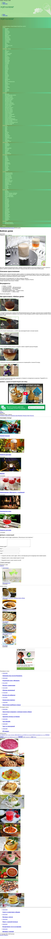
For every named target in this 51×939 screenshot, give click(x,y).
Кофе (6, 128)
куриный (30, 734)
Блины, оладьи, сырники (10, 194)
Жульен (7, 69)
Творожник (7, 216)
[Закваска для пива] (12, 452)
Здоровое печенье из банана (9, 610)
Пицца (6, 207)
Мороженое (7, 163)
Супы (3, 27)
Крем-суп (7, 33)
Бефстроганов (8, 53)
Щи (5, 47)
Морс (6, 131)
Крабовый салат (9, 99)
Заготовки (5, 142)
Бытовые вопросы (9, 223)
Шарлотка (7, 212)
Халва (6, 170)
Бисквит (7, 203)
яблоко (35, 736)
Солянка (7, 41)
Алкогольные (8, 141)
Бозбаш (7, 28)
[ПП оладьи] (9, 644)
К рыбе (6, 187)
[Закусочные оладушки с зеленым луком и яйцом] (9, 597)
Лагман (6, 34)
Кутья (6, 161)
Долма (6, 65)
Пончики (7, 215)
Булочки (7, 202)
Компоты (7, 134)
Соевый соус (8, 175)
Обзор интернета (9, 222)
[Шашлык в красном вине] (9, 892)
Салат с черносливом (10, 116)
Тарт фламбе (5, 621)
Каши (6, 72)
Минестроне (8, 35)
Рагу (6, 91)
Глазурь (7, 217)
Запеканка (7, 214)
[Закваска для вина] (10, 527)
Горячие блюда (6, 48)
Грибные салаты (9, 97)
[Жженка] (10, 471)
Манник (6, 213)
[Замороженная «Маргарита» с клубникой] (10, 490)
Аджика (6, 150)
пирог (2, 737)
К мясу (6, 185)
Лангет (6, 77)
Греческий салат (9, 96)
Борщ (6, 29)
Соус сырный (8, 176)
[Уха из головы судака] (10, 850)
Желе (6, 157)
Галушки (7, 62)
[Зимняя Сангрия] (10, 433)
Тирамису (7, 169)
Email (1, 551)
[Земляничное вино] (10, 508)
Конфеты (7, 160)
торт (32, 736)
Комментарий (3, 546)
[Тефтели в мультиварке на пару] (10, 780)
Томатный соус (8, 178)
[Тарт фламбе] (9, 620)
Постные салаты (9, 109)
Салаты (4, 92)
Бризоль (7, 59)
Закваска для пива (5, 454)
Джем (6, 151)
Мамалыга (7, 79)
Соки (6, 139)
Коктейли (7, 140)
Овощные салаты (9, 107)
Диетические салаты (9, 104)
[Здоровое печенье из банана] (9, 608)
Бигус (6, 55)
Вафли (6, 190)
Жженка (2, 473)
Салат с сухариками (9, 114)
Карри (6, 71)
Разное (4, 221)
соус (24, 736)
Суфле (6, 220)
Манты (6, 80)
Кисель (6, 133)
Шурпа (6, 46)
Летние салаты (8, 105)
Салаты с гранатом (9, 123)
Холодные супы (8, 45)
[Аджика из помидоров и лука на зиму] (9, 878)
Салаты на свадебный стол (11, 122)
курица (33, 734)
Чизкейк (7, 210)
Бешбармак (7, 54)
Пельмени (7, 87)
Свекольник (7, 39)
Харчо (6, 44)
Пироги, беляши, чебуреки (11, 193)
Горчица (7, 182)
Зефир (6, 158)
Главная (2, 227)
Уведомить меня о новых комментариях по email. (12, 558)
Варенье (7, 143)
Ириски (6, 159)
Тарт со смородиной (7, 633)
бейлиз (1, 412)
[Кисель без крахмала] (10, 822)
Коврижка (7, 219)
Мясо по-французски (10, 81)
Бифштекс (7, 57)
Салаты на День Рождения (11, 119)
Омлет (6, 82)
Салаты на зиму (8, 121)
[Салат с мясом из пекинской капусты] (12, 808)
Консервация (8, 153)
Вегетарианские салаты (10, 95)
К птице (6, 186)
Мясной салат (8, 100)
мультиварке (38, 734)
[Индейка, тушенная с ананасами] (10, 836)
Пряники (7, 206)
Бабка (6, 52)
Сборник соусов (8, 172)
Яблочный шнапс (6, 583)
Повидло (7, 145)
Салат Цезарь (8, 117)
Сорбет (6, 168)
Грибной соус (8, 184)
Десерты (4, 154)
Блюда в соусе (8, 181)
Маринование (8, 148)
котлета (25, 734)
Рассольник (7, 38)
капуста (19, 734)
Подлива (7, 89)
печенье (47, 734)
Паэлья (6, 86)
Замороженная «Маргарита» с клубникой (12, 492)
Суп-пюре (7, 42)
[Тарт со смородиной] (9, 632)
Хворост (7, 199)
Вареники (7, 61)
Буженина (7, 60)
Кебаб (6, 73)
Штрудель (7, 211)
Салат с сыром (8, 115)
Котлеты (7, 74)
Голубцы (7, 63)
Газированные (8, 137)
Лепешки (7, 205)
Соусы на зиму (8, 177)
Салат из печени (9, 111)
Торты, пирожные (9, 195)
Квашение (7, 152)
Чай (6, 127)
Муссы (6, 164)
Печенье (7, 198)
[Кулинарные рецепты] (7, 12)
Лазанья (7, 75)
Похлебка (7, 37)
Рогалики (7, 201)
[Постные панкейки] (12, 906)
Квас (6, 130)
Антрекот (7, 51)
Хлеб (6, 197)
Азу (6, 50)
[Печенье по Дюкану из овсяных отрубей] (12, 766)
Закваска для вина (5, 530)
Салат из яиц (8, 106)
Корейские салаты (9, 98)
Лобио (6, 78)
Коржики (7, 191)
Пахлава (7, 204)
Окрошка (7, 36)
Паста (6, 84)
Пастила (7, 166)
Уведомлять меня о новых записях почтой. (11, 560)
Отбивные (7, 83)
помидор (11, 736)
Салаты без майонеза (10, 118)
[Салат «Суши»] (10, 864)
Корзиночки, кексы (9, 196)
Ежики (6, 66)
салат (20, 737)
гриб (6, 734)
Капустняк (7, 31)
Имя (1, 548)
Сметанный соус (9, 173)
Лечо (6, 146)
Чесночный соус (9, 180)
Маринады (7, 179)
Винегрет (7, 93)
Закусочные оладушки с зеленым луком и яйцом (13, 598)
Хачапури (7, 208)
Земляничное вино (5, 511)
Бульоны (7, 30)
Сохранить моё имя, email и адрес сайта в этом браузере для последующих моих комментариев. (23, 555)
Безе (6, 155)
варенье (3, 734)
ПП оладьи (5, 645)
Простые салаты (9, 110)
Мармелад (7, 162)
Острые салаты (8, 108)
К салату (7, 188)
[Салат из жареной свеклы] (9, 752)
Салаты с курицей (9, 102)
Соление (7, 149)
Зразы (6, 70)
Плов (6, 88)
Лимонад (7, 136)
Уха (6, 43)
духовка (9, 734)
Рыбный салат (8, 101)
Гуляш (6, 64)
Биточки (7, 56)
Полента (7, 90)
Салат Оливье (8, 113)
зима (16, 734)
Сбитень (7, 132)
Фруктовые (7, 135)
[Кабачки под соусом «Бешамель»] (10, 794)
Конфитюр (7, 144)
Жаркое (7, 68)
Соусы (4, 171)
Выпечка (4, 189)
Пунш (6, 126)
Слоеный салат (8, 124)
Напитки (4, 125)
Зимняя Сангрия (5, 435)
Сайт (1, 553)
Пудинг (6, 167)
